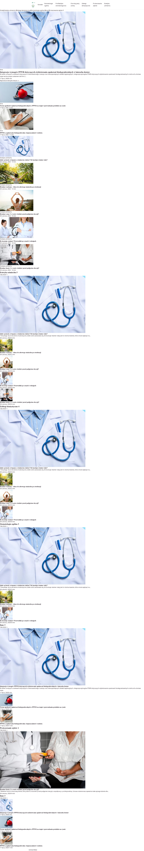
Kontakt (40, 5)
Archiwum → (15, 81)
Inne (47, 10)
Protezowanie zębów (56, 10)
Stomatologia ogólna (38, 10)
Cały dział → (3, 275)
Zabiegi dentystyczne (24, 10)
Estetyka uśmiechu (10, 10)
